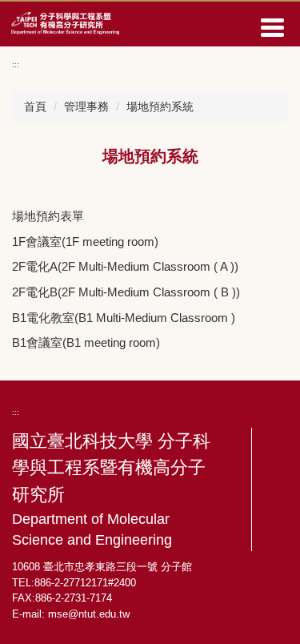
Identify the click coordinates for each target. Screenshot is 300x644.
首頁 (35, 106)
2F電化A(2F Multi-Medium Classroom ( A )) (125, 266)
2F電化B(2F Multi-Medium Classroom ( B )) (126, 292)
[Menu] (272, 27)
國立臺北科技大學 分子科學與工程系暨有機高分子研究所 (111, 490)
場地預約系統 (160, 106)
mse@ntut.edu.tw (89, 614)
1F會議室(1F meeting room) (85, 241)
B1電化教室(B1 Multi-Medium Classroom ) (123, 317)
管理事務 (86, 106)
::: (15, 64)
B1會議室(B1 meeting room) (86, 342)
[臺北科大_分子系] (65, 21)
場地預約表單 (48, 216)
